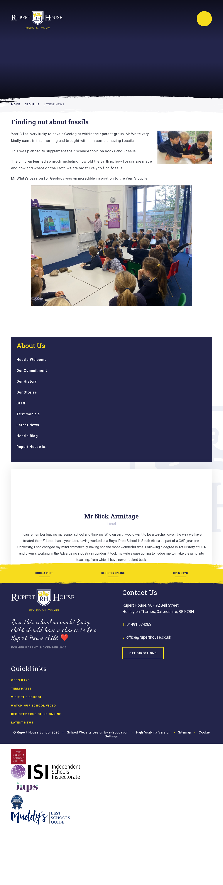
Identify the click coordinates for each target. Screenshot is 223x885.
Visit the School (26, 697)
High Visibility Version (153, 732)
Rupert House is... (32, 447)
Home (15, 104)
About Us (31, 104)
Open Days (20, 680)
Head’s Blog (27, 436)
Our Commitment (32, 370)
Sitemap (184, 732)
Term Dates (21, 688)
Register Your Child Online (36, 714)
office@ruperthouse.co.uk (148, 637)
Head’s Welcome (32, 360)
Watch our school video (33, 705)
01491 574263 (139, 624)
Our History (27, 381)
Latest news (22, 722)
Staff (21, 403)
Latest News (54, 104)
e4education (118, 732)
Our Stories (27, 392)
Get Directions (143, 653)
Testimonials (28, 414)
